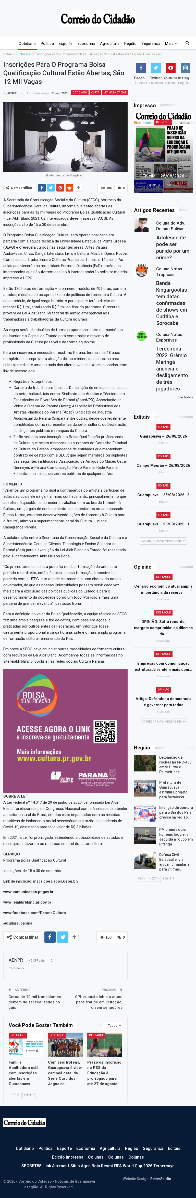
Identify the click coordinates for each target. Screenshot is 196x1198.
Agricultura (109, 43)
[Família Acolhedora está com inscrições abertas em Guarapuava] (26, 1045)
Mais (169, 43)
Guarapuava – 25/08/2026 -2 (163, 495)
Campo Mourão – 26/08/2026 (163, 465)
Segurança (150, 43)
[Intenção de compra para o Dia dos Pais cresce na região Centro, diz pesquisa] (145, 813)
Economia (86, 43)
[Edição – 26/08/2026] (163, 152)
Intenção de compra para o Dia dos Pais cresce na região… (176, 812)
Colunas (96, 1157)
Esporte (65, 43)
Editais (163, 427)
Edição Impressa (67, 1157)
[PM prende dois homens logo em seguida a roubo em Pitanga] (145, 835)
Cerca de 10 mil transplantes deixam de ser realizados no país (34, 1002)
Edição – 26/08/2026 (163, 175)
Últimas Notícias (114, 92)
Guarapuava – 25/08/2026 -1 (163, 524)
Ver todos (185, 397)
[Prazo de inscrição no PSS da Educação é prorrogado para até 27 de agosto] (104, 1045)
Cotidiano (27, 43)
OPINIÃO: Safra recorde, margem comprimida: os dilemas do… (163, 627)
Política (47, 43)
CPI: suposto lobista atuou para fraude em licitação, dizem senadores (98, 1002)
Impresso (163, 122)
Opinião (163, 689)
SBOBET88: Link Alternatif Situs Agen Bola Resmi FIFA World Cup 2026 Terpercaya (98, 1165)
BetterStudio (160, 1179)
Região (130, 43)
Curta (95, 92)
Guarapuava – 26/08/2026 (163, 436)
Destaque (57, 1035)
